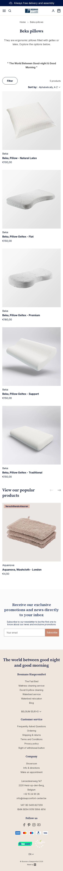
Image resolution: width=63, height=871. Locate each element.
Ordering (31, 730)
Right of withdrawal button (32, 748)
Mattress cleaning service (31, 685)
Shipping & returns (31, 735)
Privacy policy (31, 743)
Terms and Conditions (31, 739)
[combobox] (50, 87)
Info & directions (31, 768)
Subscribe (52, 632)
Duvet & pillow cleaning (31, 690)
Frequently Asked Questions (31, 726)
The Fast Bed (31, 681)
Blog (31, 703)
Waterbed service (31, 694)
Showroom (31, 763)
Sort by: (32, 87)
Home (23, 22)
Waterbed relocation (31, 698)
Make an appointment (32, 772)
